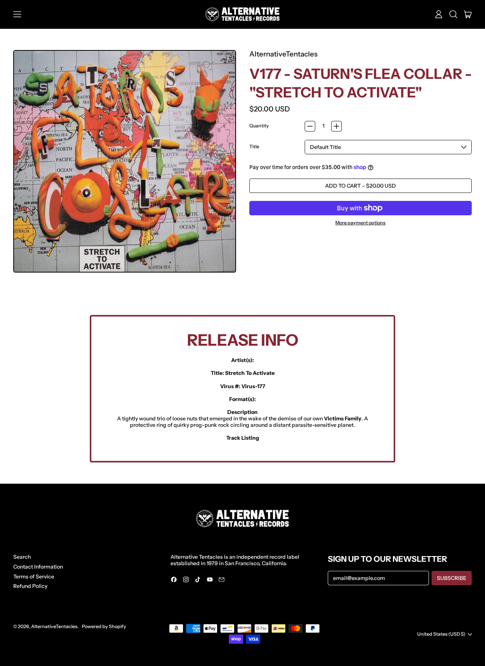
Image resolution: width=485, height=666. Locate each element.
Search (22, 556)
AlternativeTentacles (283, 54)
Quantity (259, 125)
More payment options (360, 223)
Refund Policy (30, 586)
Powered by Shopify (104, 626)
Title (254, 146)
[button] (453, 14)
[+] (336, 126)
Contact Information (38, 566)
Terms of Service (33, 576)
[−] (310, 126)
